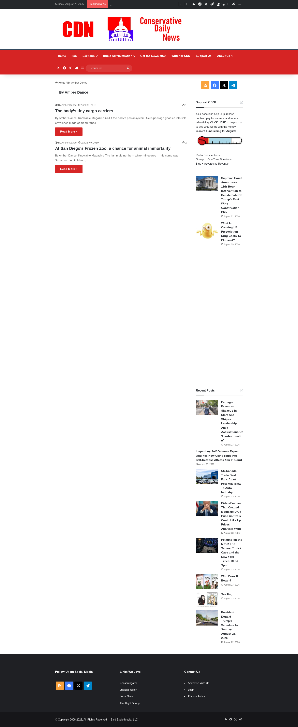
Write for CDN (181, 55)
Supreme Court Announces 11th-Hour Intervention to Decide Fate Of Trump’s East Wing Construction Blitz (231, 195)
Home (62, 55)
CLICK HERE (218, 122)
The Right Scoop (129, 703)
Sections (89, 55)
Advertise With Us (198, 683)
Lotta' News (126, 696)
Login (191, 689)
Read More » (68, 131)
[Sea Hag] (207, 599)
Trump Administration (117, 55)
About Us (223, 55)
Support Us (203, 55)
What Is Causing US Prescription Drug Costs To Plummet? (231, 231)
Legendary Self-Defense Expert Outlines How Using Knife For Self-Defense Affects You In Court (219, 456)
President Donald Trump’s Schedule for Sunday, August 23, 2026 (230, 625)
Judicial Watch (128, 689)
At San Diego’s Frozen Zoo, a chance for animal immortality (112, 148)
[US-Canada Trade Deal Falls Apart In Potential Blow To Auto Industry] (207, 476)
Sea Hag (227, 594)
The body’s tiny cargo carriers (84, 111)
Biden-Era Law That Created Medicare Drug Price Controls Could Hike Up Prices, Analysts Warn (231, 516)
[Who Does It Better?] (207, 581)
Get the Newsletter (153, 55)
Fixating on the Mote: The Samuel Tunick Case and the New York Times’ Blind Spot (231, 552)
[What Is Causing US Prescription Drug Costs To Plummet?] (207, 230)
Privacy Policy (196, 696)
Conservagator (128, 683)
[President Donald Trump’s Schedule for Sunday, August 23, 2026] (207, 618)
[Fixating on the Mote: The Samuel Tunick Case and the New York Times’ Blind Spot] (207, 545)
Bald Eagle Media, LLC (124, 719)
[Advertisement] (219, 317)
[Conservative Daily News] (124, 29)
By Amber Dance (73, 92)
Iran (74, 55)
